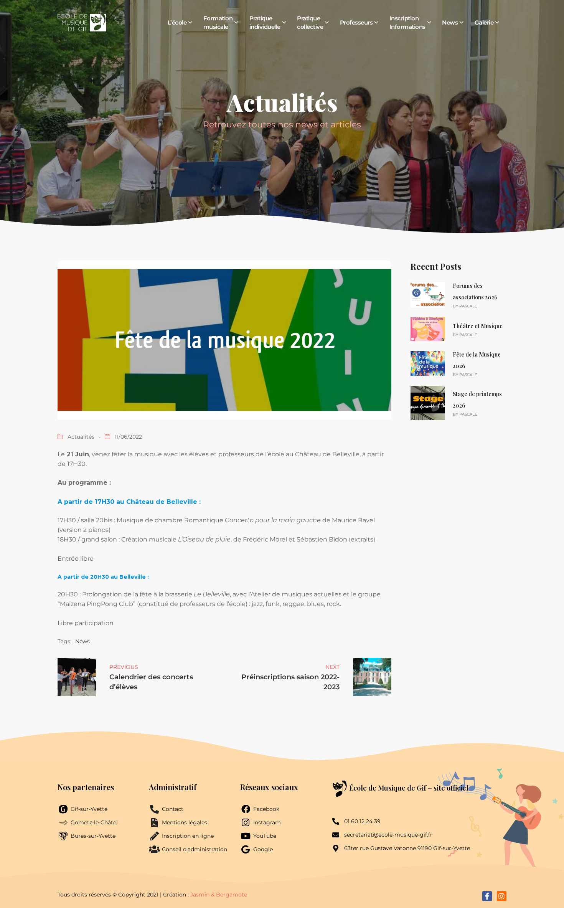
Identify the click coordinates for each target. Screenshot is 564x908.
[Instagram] (501, 896)
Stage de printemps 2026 (477, 399)
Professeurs (356, 22)
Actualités (81, 436)
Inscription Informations (407, 22)
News (450, 22)
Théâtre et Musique (478, 326)
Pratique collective (310, 22)
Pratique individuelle (264, 22)
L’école (177, 22)
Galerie (484, 22)
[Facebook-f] (487, 896)
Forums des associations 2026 (475, 291)
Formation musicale (218, 22)
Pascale (468, 306)
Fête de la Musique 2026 (477, 360)
